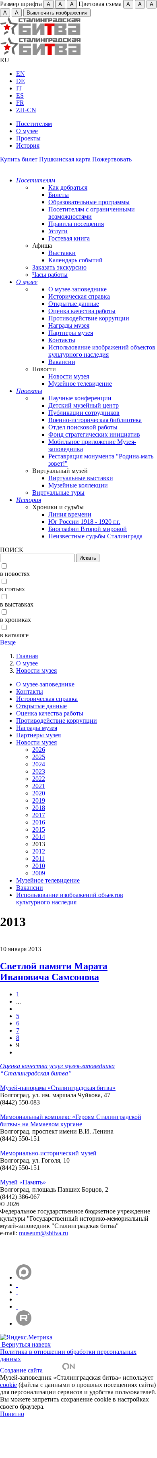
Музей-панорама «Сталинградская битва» (58, 1087)
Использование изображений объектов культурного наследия (101, 351)
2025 (38, 756)
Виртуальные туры (58, 492)
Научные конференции (80, 398)
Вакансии (61, 361)
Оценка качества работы (82, 310)
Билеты (58, 194)
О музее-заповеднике (77, 289)
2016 (38, 822)
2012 (38, 851)
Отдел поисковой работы (83, 427)
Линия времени (69, 514)
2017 (38, 815)
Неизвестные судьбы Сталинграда (95, 536)
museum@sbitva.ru (43, 1233)
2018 (38, 807)
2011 (38, 858)
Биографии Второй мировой (87, 528)
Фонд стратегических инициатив (94, 434)
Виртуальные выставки (80, 478)
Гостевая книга (69, 238)
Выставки (62, 252)
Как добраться (67, 187)
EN (20, 73)
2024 (38, 764)
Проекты (28, 138)
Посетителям (34, 123)
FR (20, 102)
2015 (38, 829)
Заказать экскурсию (59, 267)
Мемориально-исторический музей (48, 1153)
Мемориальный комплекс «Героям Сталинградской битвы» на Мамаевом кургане (70, 1120)
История (27, 145)
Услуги (58, 231)
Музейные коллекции (78, 485)
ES (20, 95)
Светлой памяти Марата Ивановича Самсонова (53, 971)
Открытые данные (73, 303)
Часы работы (50, 274)
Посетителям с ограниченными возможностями (91, 213)
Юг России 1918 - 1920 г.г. (84, 521)
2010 (38, 865)
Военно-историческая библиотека (95, 419)
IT (19, 88)
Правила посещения (76, 223)
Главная (27, 656)
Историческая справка (79, 296)
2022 (38, 778)
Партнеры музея (70, 332)
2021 (38, 785)
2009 (38, 873)
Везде (8, 642)
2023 (38, 771)
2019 (38, 800)
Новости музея (68, 376)
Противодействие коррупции (88, 318)
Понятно (12, 1413)
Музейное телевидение (80, 383)
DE (20, 80)
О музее (27, 131)
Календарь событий (75, 260)
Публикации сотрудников (84, 412)
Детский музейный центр (83, 405)
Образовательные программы (89, 202)
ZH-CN (26, 110)
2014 (38, 836)
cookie (8, 1384)
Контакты (61, 340)
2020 (38, 793)
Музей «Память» (23, 1182)
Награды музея (68, 325)
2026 (38, 749)
